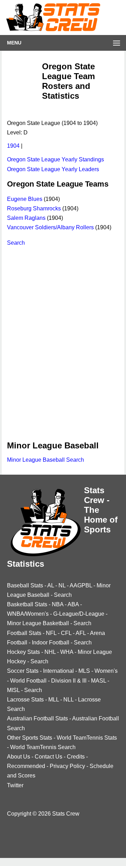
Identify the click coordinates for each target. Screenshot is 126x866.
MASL (98, 681)
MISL (13, 690)
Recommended (26, 766)
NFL (51, 633)
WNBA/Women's (28, 614)
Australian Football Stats (37, 718)
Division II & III (68, 681)
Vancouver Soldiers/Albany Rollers (50, 227)
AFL (81, 633)
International (58, 671)
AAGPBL (81, 585)
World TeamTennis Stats (87, 738)
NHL (50, 652)
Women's (106, 671)
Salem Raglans (26, 218)
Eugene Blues (24, 199)
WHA (66, 652)
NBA (57, 604)
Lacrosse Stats (25, 700)
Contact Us (48, 757)
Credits (76, 757)
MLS (84, 671)
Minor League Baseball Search (45, 460)
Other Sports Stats (29, 738)
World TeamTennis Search (43, 747)
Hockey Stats (23, 652)
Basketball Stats (27, 604)
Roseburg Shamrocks (34, 208)
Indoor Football (50, 642)
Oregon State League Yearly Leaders (53, 169)
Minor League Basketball (38, 623)
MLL (53, 700)
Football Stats (24, 633)
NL (61, 585)
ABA (73, 604)
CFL (66, 633)
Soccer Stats (22, 671)
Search (16, 243)
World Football (28, 681)
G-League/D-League (78, 614)
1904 (13, 146)
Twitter (15, 785)
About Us (18, 757)
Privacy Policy (67, 766)
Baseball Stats (25, 585)
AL (50, 585)
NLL (68, 700)
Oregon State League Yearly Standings (55, 159)
